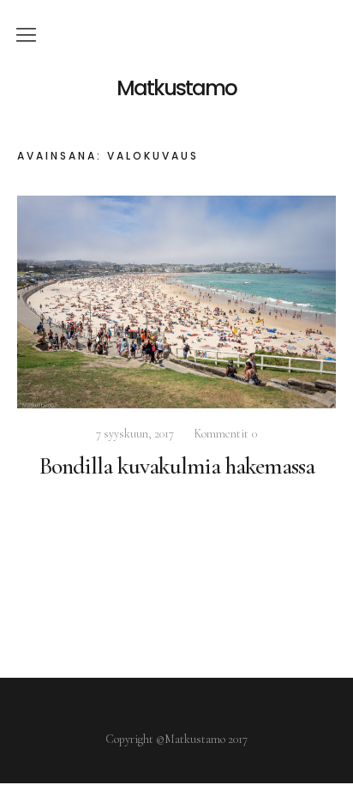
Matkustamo (176, 88)
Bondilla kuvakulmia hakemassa (176, 465)
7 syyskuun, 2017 (135, 433)
